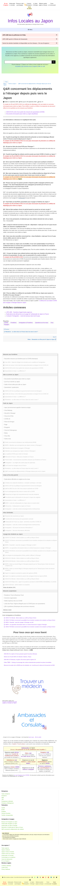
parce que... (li (32, 737)
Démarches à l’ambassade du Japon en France (12, 827)
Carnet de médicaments (7, 859)
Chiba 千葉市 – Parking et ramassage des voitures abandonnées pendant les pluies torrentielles (27, 662)
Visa (52, 322)
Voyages (6, 324)
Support (35, 66)
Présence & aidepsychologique (20, 4)
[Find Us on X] (40, 877)
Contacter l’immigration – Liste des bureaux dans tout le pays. (23, 316)
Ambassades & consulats (12, 4)
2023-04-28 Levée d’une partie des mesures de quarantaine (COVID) (25, 112)
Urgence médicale (6, 849)
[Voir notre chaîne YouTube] (43, 877)
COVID (6, 322)
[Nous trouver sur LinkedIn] (51, 877)
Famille (3, 807)
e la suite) (38, 737)
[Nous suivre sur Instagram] (46, 877)
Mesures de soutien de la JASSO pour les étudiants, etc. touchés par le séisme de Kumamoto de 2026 (29, 665)
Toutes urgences (5, 848)
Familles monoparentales (7, 815)
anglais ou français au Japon (9, 703)
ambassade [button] (22, 198)
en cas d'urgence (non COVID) (21, 775)
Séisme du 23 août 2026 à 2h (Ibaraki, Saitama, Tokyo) (17, 656)
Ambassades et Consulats (8, 855)
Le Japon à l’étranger (35, 4)
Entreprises (4, 795)
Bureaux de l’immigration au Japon (9, 821)
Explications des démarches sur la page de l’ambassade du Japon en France (27, 314)
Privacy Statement (6, 869)
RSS (22, 883)
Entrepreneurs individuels (7, 801)
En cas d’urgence (5, 861)
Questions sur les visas (41, 322)
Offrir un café (41, 66)
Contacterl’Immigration (29, 4)
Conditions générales (6, 865)
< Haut (6, 81)
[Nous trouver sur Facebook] (37, 877)
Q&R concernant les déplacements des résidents (13, 829)
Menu (30, 29)
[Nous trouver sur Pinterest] (48, 877)
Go (53, 62)
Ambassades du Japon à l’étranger (9, 825)
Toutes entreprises (6, 793)
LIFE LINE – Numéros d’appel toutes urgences (19, 312)
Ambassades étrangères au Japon (9, 823)
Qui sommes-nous (27, 66)
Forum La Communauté (52, 4)
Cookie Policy (5, 867)
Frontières (13, 322)
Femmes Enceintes (6, 813)
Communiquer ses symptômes (8, 857)
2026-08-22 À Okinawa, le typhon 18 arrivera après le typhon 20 (20, 659)
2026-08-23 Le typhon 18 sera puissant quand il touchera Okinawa (20, 653)
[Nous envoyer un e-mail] (32, 877)
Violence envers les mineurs (8, 853)
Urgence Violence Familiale (8, 851)
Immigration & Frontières (26, 322)
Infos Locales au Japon (30, 20)
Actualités (18, 66)
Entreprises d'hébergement (8, 803)
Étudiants (4, 811)
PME (3, 797)
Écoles (3, 809)
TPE (3, 799)
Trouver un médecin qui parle (9, 701)
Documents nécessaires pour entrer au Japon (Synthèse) (22, 113)
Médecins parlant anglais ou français (43, 4)
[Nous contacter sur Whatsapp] (35, 877)
